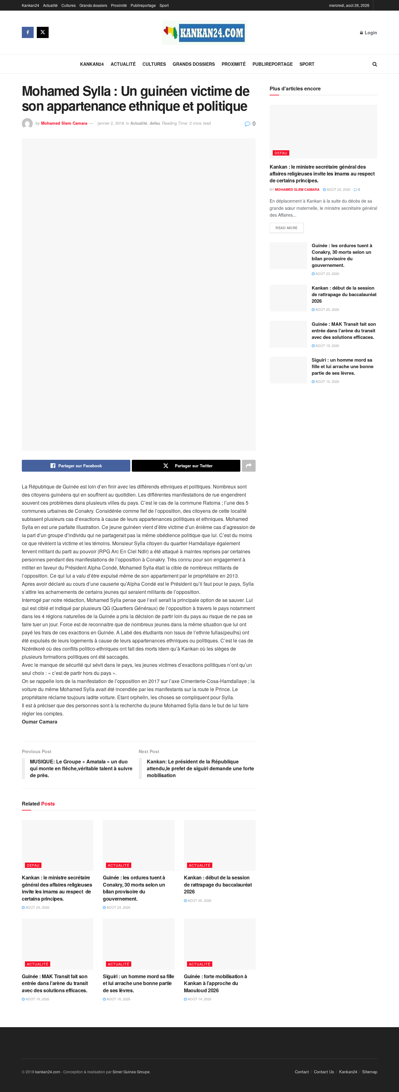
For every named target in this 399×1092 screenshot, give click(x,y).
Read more (287, 227)
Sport (164, 5)
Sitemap (369, 1072)
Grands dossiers (93, 5)
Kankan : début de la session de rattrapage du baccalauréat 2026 (218, 884)
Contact (302, 1072)
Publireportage (143, 5)
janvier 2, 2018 (111, 123)
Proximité (119, 5)
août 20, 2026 (199, 900)
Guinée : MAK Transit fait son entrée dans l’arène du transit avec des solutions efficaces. (55, 983)
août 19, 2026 (37, 998)
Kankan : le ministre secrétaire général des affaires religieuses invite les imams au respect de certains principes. (57, 888)
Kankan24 (30, 5)
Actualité (50, 5)
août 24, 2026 (37, 907)
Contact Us (324, 1072)
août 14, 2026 (199, 998)
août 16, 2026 (118, 998)
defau (155, 123)
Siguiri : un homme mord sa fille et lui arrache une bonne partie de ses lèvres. (138, 983)
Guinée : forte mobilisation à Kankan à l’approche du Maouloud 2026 (215, 983)
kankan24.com (47, 1071)
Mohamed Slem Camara (64, 123)
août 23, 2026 (118, 907)
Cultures (68, 5)
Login (370, 32)
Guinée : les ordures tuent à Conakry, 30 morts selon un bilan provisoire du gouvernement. (134, 888)
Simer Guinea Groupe (131, 1071)
